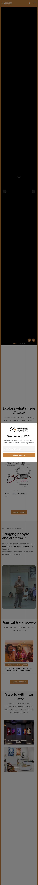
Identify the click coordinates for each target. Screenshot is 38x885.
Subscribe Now (19, 455)
